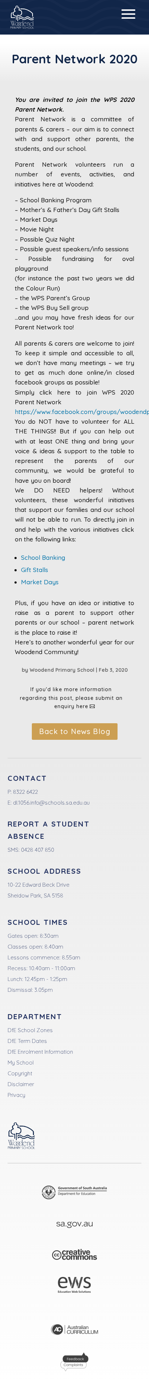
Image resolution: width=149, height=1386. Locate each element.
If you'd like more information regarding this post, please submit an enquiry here (71, 698)
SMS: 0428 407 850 (31, 849)
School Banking (43, 557)
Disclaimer (21, 1084)
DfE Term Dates (27, 1041)
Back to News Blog (74, 731)
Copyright (20, 1073)
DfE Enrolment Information (40, 1051)
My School (21, 1062)
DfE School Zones (30, 1030)
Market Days (40, 582)
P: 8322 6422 (23, 791)
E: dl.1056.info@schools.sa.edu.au (49, 802)
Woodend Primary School (62, 670)
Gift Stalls (34, 569)
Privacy (16, 1095)
